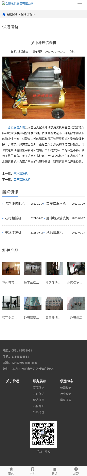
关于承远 (12, 381)
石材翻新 (38, 406)
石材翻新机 (13, 218)
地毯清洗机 (54, 232)
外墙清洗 (38, 412)
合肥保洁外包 (16, 127)
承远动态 (66, 381)
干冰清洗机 (21, 173)
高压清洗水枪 (22, 179)
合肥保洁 (12, 14)
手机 (32, 473)
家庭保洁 (38, 387)
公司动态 (65, 387)
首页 (11, 473)
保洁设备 (26, 14)
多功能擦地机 (14, 203)
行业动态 (65, 393)
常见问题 (65, 400)
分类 (54, 473)
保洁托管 (38, 400)
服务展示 (39, 381)
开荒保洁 (38, 393)
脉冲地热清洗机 (57, 218)
